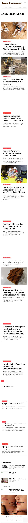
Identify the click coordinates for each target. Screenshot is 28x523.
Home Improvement (7, 41)
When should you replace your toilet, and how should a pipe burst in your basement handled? (14, 330)
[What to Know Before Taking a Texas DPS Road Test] (14, 395)
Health (4, 421)
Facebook (10, 516)
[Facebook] (6, 517)
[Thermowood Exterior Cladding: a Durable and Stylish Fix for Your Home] (14, 276)
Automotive (5, 401)
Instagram (19, 516)
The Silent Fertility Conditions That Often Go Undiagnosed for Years (13, 424)
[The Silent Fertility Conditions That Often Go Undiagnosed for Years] (14, 416)
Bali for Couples (12, 472)
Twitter (19, 519)
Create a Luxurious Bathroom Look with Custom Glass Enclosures (14, 118)
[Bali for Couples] (4, 474)
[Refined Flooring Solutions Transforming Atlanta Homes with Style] (14, 30)
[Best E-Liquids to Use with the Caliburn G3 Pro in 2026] (4, 503)
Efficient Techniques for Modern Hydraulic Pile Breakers (13, 81)
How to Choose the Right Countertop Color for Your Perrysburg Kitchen (14, 189)
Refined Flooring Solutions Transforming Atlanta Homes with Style (14, 46)
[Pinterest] (8, 520)
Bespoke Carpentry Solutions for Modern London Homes (12, 153)
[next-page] (8, 381)
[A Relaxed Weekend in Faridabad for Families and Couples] (4, 480)
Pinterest (12, 519)
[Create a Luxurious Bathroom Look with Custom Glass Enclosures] (14, 102)
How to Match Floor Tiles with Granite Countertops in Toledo (14, 366)
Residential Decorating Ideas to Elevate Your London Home (13, 226)
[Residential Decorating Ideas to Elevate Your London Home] (14, 210)
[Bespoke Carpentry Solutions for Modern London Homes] (14, 137)
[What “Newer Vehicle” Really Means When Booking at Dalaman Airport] (4, 467)
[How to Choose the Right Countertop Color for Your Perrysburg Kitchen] (14, 174)
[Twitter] (16, 520)
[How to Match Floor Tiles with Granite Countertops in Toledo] (14, 350)
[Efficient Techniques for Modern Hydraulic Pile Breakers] (14, 66)
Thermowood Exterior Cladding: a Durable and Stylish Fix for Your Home (14, 292)
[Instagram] (15, 517)
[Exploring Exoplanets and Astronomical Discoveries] (14, 438)
